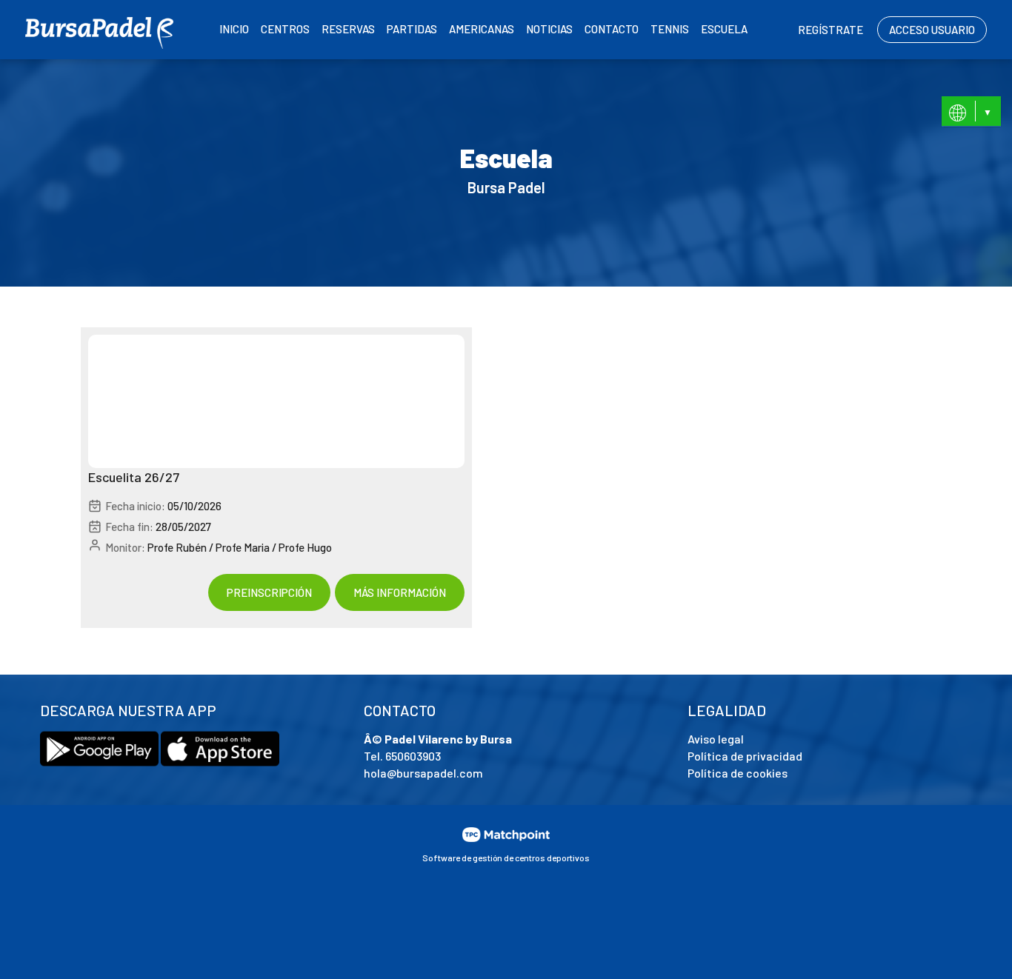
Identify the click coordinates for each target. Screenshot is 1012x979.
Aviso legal (716, 739)
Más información (399, 592)
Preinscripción (269, 592)
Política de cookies (738, 773)
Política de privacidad (745, 756)
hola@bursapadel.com (423, 773)
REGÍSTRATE (830, 29)
